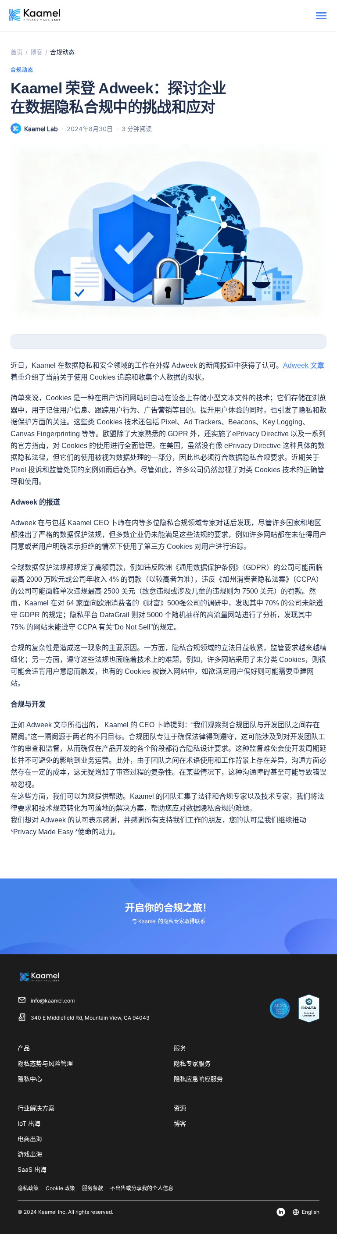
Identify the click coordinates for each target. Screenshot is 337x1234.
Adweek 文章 (303, 365)
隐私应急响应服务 (198, 1078)
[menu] (321, 16)
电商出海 (30, 1138)
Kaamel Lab (41, 128)
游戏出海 (30, 1154)
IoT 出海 (29, 1123)
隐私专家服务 (192, 1063)
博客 (36, 52)
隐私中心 (30, 1078)
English (310, 1212)
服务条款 (92, 1188)
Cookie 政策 (60, 1188)
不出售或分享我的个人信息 (141, 1188)
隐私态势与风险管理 (45, 1063)
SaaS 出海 (32, 1169)
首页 (17, 52)
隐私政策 (28, 1188)
